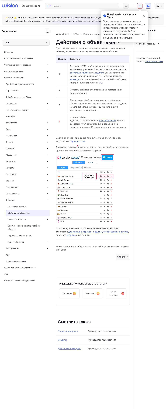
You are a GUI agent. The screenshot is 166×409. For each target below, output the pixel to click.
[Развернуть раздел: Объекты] (47, 200)
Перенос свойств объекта (20, 235)
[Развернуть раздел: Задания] (47, 181)
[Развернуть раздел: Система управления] (47, 71)
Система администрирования (17, 65)
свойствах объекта (80, 72)
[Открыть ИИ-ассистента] (140, 6)
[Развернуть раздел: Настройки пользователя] (47, 110)
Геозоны (10, 148)
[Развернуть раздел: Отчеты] (47, 142)
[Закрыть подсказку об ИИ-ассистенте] (144, 16)
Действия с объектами (19, 213)
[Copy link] (119, 42)
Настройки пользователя (17, 110)
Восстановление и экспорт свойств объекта (24, 227)
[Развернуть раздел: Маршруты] (47, 155)
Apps (8, 255)
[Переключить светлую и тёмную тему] (148, 6)
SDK (6, 274)
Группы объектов (16, 242)
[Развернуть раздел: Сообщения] (47, 136)
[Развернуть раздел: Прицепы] (47, 168)
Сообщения (11, 136)
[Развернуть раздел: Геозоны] (47, 148)
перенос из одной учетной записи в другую (105, 231)
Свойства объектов (17, 219)
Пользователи (12, 193)
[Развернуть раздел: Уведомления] (47, 187)
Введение (8, 52)
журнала (71, 235)
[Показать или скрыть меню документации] (47, 31)
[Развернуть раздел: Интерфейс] (47, 103)
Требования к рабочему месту (20, 84)
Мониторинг (11, 123)
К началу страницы (145, 44)
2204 (76, 34)
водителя (99, 72)
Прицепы (10, 168)
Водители (10, 161)
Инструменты (12, 248)
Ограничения (12, 90)
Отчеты (9, 142)
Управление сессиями (16, 261)
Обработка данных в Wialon (18, 97)
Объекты (10, 200)
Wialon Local (62, 34)
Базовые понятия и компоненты (18, 58)
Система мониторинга (14, 78)
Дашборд (10, 116)
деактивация (75, 231)
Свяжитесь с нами (154, 61)
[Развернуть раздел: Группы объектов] (47, 242)
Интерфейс (11, 103)
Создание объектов (17, 206)
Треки (9, 129)
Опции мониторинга (68, 331)
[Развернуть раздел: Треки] (47, 129)
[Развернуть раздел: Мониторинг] (47, 123)
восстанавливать (107, 120)
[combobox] (84, 6)
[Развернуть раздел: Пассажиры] (47, 174)
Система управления (13, 71)
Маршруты (11, 155)
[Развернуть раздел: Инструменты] (47, 248)
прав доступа (78, 141)
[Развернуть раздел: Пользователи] (47, 193)
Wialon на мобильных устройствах (20, 268)
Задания (10, 181)
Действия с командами (69, 348)
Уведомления (12, 187)
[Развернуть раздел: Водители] (47, 161)
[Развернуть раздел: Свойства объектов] (47, 219)
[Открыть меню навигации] (126, 6)
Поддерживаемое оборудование (19, 280)
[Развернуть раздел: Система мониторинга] (47, 78)
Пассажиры (11, 174)
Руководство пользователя (97, 34)
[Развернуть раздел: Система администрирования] (47, 65)
